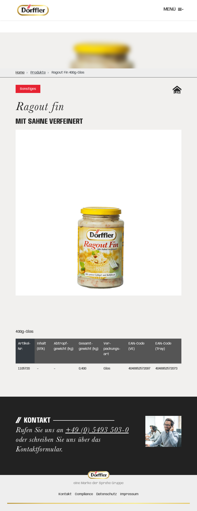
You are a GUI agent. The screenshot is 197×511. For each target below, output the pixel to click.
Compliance (84, 494)
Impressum (129, 494)
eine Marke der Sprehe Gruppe (98, 483)
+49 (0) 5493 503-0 (97, 429)
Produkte (38, 72)
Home (20, 72)
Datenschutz (106, 494)
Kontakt (65, 494)
